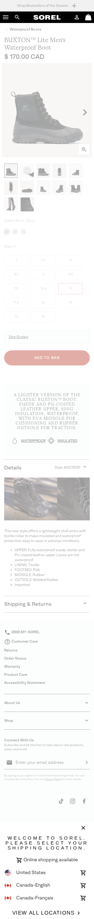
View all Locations (43, 913)
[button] (5, 17)
